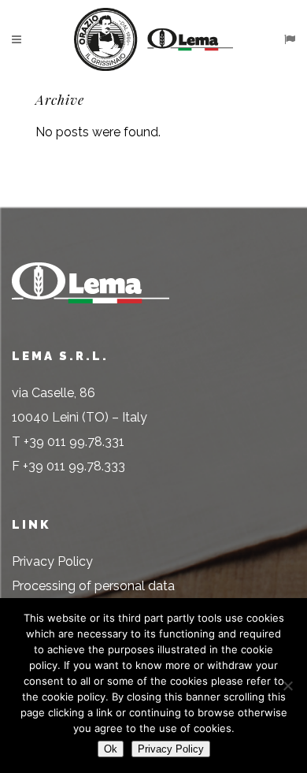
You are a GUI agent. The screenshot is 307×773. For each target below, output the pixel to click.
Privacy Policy (52, 561)
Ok (110, 749)
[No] (287, 685)
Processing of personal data (93, 585)
